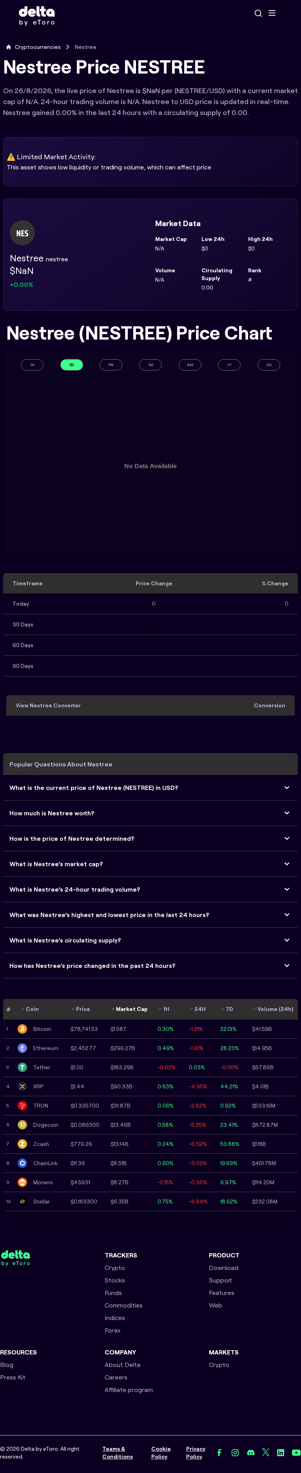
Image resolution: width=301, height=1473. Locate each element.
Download (223, 1268)
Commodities (124, 1305)
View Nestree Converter (48, 705)
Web (215, 1305)
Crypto (115, 1268)
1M (150, 364)
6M (190, 364)
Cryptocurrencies (38, 46)
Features (221, 1293)
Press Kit (12, 1377)
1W (111, 364)
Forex (113, 1330)
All (269, 364)
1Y (229, 364)
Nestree (85, 46)
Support (220, 1280)
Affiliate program (129, 1390)
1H (32, 364)
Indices (115, 1318)
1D (71, 364)
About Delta (122, 1365)
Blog (6, 1365)
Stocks (115, 1280)
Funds (113, 1293)
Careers (116, 1377)
